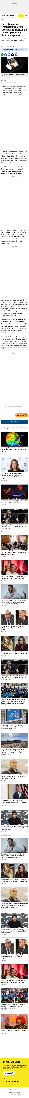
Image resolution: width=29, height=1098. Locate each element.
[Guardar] (19, 54)
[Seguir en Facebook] (6, 1081)
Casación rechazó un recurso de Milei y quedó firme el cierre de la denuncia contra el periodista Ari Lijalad (13, 602)
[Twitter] (12, 54)
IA (7, 410)
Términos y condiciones (14, 1094)
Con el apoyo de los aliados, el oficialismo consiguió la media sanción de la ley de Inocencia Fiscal (14, 526)
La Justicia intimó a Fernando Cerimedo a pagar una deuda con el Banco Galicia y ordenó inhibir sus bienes (14, 776)
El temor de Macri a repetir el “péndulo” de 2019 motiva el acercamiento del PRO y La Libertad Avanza (14, 552)
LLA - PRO (11, 1)
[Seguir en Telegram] (9, 1081)
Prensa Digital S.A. (14, 1090)
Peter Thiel (15, 1)
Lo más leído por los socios (9, 429)
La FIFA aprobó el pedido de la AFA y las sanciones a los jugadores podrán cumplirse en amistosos (14, 1006)
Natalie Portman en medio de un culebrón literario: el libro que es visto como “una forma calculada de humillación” (13, 475)
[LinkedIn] (16, 54)
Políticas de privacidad (14, 1092)
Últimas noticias (6, 835)
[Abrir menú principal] (26, 15)
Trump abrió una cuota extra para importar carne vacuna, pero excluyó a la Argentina (14, 802)
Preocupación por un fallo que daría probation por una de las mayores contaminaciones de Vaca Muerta (12, 750)
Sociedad (3, 410)
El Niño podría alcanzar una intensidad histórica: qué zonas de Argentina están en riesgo (13, 449)
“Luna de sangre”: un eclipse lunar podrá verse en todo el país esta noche (14, 501)
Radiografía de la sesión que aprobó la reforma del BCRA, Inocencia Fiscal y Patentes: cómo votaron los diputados (13, 701)
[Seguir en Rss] (18, 1081)
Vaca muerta (20, 1)
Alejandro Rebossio (5, 754)
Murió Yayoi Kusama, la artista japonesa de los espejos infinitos (13, 1031)
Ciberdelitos (12, 410)
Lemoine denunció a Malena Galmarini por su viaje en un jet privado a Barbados (14, 652)
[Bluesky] (9, 54)
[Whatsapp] (2, 54)
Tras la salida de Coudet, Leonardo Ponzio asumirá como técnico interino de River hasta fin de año (14, 827)
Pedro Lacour (4, 556)
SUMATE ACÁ (9, 1073)
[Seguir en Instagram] (12, 1081)
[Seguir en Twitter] (4, 1081)
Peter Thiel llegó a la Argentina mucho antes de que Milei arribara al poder (13, 577)
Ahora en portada (6, 532)
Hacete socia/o (21, 15)
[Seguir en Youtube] (15, 1081)
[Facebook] (5, 54)
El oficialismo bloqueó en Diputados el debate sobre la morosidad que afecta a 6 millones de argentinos (14, 727)
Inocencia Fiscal (25, 1)
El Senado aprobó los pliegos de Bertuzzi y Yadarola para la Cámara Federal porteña (14, 627)
